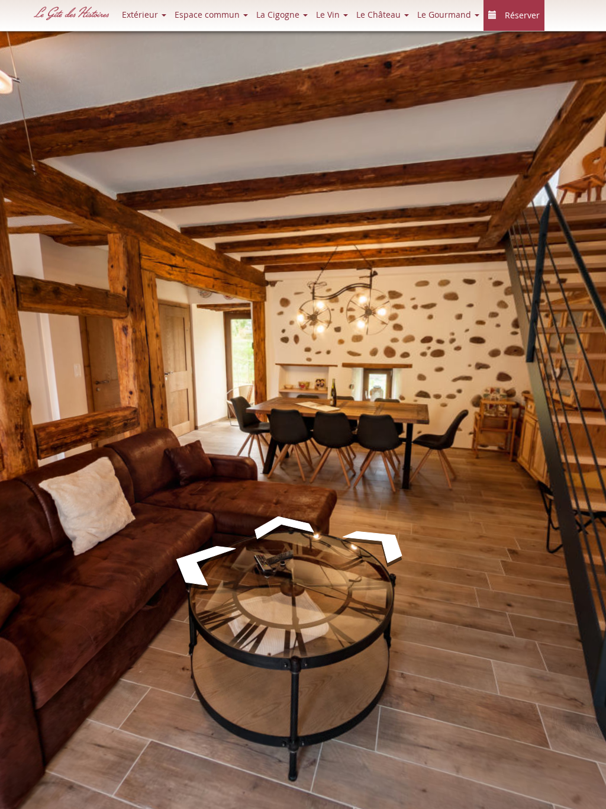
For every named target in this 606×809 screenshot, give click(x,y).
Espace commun (208, 14)
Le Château (379, 14)
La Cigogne (279, 14)
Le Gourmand (445, 14)
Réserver (521, 15)
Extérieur (141, 14)
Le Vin (329, 14)
